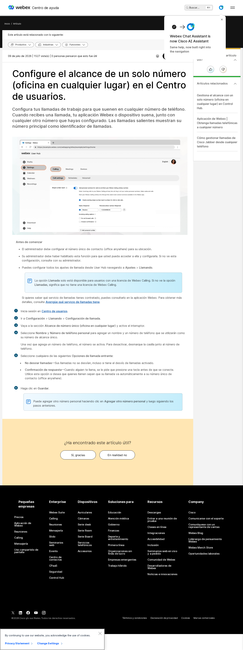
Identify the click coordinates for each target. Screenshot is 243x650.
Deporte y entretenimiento (118, 537)
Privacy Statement (17, 643)
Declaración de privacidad (164, 618)
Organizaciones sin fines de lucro (120, 552)
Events (53, 551)
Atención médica (118, 518)
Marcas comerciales (204, 618)
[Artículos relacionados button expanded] (235, 84)
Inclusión (153, 545)
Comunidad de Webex (161, 559)
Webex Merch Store (200, 547)
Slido (52, 536)
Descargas (154, 512)
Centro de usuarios (54, 311)
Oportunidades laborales (203, 553)
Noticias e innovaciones (162, 574)
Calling (18, 537)
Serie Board (85, 536)
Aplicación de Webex (22, 524)
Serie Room (85, 530)
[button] (221, 7)
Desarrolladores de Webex (159, 566)
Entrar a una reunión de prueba (162, 519)
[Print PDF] (157, 56)
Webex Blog (195, 533)
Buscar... (194, 7)
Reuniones (20, 531)
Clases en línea (156, 527)
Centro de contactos (55, 558)
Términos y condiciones (134, 618)
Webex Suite (57, 512)
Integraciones (156, 533)
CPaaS (53, 565)
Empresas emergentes (122, 559)
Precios (18, 517)
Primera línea (116, 545)
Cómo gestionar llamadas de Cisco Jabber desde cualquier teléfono (217, 142)
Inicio (7, 23)
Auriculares (85, 512)
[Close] (100, 633)
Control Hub (56, 578)
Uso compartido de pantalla (26, 551)
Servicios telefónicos (85, 543)
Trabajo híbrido (117, 565)
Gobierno (114, 524)
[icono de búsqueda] (187, 8)
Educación (114, 512)
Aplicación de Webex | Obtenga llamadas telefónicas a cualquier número (217, 123)
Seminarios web (56, 543)
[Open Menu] (232, 7)
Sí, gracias (78, 455)
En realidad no (117, 455)
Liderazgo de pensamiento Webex (205, 540)
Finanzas (113, 530)
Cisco (192, 512)
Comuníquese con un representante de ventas (203, 525)
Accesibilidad (155, 539)
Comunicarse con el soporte (205, 518)
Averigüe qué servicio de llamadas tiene (73, 302)
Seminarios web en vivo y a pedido (162, 552)
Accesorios (85, 551)
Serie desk (84, 524)
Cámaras (83, 518)
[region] (52, 639)
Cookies (185, 618)
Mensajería (21, 543)
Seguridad (55, 572)
